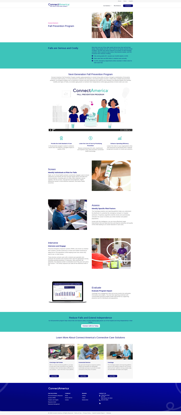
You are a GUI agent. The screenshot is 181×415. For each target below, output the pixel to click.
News (125, 1)
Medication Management (54, 404)
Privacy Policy (87, 413)
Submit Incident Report (98, 413)
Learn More (54, 376)
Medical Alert (85, 399)
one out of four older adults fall (107, 47)
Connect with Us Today (90, 326)
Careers (67, 399)
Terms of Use (77, 413)
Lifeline (83, 397)
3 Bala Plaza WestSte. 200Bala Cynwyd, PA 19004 (106, 397)
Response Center (52, 402)
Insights (131, 1)
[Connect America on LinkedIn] (100, 403)
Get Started (128, 5)
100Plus (84, 395)
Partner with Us (68, 397)
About (119, 1)
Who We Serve (117, 5)
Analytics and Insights (53, 399)
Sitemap (108, 413)
